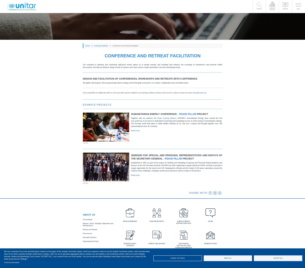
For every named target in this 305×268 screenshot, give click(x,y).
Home (87, 46)
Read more (135, 131)
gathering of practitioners (144, 121)
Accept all (278, 258)
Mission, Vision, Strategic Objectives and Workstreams (98, 225)
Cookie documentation (11, 262)
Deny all (228, 258)
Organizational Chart (90, 241)
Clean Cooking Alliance (166, 118)
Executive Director (90, 237)
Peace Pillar (187, 114)
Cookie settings (177, 258)
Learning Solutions (101, 46)
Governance (87, 233)
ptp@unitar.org (200, 93)
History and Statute (90, 229)
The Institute (87, 219)
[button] (106, 127)
